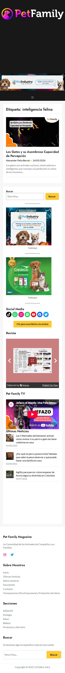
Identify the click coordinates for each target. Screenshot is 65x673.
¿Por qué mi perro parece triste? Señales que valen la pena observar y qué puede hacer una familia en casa (36, 457)
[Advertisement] (32, 49)
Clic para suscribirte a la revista (32, 324)
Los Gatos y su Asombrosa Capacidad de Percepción (32, 154)
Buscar (9, 191)
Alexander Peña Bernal (18, 160)
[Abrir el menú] (32, 97)
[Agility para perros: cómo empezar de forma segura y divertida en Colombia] (10, 475)
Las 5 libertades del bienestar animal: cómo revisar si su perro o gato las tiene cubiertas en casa (36, 439)
